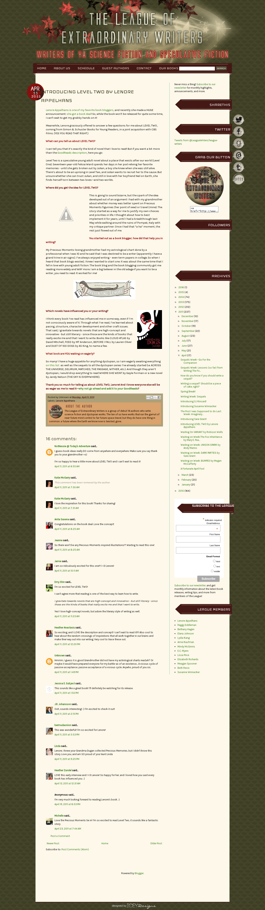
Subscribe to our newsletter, (190, 585)
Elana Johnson (186, 633)
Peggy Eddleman (187, 625)
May (184, 350)
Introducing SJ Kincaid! (193, 401)
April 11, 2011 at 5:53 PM (67, 734)
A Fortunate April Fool (192, 468)
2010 (181, 490)
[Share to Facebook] (159, 397)
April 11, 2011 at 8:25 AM (67, 529)
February (186, 479)
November (187, 321)
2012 (181, 306)
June (184, 345)
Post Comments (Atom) (75, 849)
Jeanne (58, 540)
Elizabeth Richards (188, 659)
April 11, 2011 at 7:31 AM (67, 508)
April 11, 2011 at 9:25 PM (67, 759)
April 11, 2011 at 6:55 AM (67, 466)
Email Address (213, 523)
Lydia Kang (184, 637)
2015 (181, 292)
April (184, 355)
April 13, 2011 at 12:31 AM (67, 783)
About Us (62, 68)
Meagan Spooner (187, 663)
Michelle (59, 815)
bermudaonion (63, 725)
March (185, 474)
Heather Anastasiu (65, 627)
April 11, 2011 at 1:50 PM (67, 692)
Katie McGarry (62, 477)
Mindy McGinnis (186, 646)
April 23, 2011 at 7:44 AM (68, 828)
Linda (58, 746)
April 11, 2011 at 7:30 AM (67, 487)
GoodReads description (72, 152)
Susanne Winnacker (189, 672)
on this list (52, 365)
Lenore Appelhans (65, 400)
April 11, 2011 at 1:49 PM (67, 672)
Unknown (60, 655)
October (186, 325)
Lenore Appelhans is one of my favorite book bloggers (79, 110)
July (184, 340)
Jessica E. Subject (65, 683)
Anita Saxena (62, 519)
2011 (180, 311)
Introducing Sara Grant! (194, 419)
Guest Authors (115, 68)
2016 (181, 287)
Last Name (215, 545)
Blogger (139, 873)
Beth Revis (184, 667)
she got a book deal (79, 114)
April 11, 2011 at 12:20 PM (67, 644)
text (218, 566)
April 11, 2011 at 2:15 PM (67, 713)
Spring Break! (188, 391)
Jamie (58, 561)
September (188, 331)
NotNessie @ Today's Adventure (72, 446)
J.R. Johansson (63, 704)
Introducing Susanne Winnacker (198, 406)
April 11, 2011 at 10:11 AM (67, 570)
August (186, 335)
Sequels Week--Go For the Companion (195, 361)
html (218, 561)
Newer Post (53, 843)
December (187, 316)
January (186, 484)
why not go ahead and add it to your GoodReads (108, 388)
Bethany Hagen (186, 629)
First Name (215, 534)
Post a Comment (60, 836)
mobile (217, 571)
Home (41, 68)
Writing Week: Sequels (193, 396)
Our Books (168, 68)
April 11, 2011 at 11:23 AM (67, 616)
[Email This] (148, 397)
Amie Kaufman (186, 642)
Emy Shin (60, 581)
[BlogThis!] (152, 397)
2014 (181, 297)
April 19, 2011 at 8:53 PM (67, 804)
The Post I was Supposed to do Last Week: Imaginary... (201, 413)
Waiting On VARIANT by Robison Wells (202, 432)
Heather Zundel (63, 770)
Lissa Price (183, 655)
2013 (181, 302)
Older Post (156, 843)
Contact (144, 68)
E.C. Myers (183, 650)
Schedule (86, 68)
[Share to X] (155, 397)
